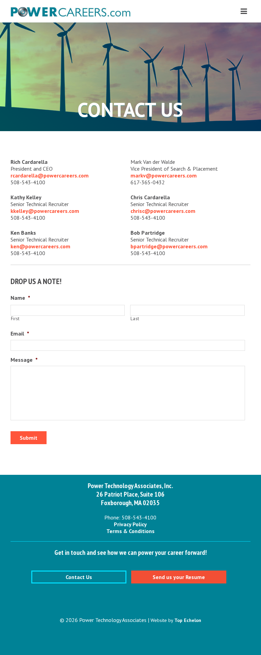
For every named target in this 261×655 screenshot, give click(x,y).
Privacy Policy (130, 524)
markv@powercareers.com (163, 175)
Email (20, 333)
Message (24, 359)
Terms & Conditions (130, 531)
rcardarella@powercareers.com (50, 175)
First (15, 319)
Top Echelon (187, 620)
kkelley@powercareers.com (45, 210)
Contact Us (79, 577)
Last (134, 319)
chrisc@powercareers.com (162, 210)
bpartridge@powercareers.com (169, 246)
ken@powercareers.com (40, 246)
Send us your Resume (179, 577)
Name (20, 297)
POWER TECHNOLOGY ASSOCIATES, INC (70, 14)
